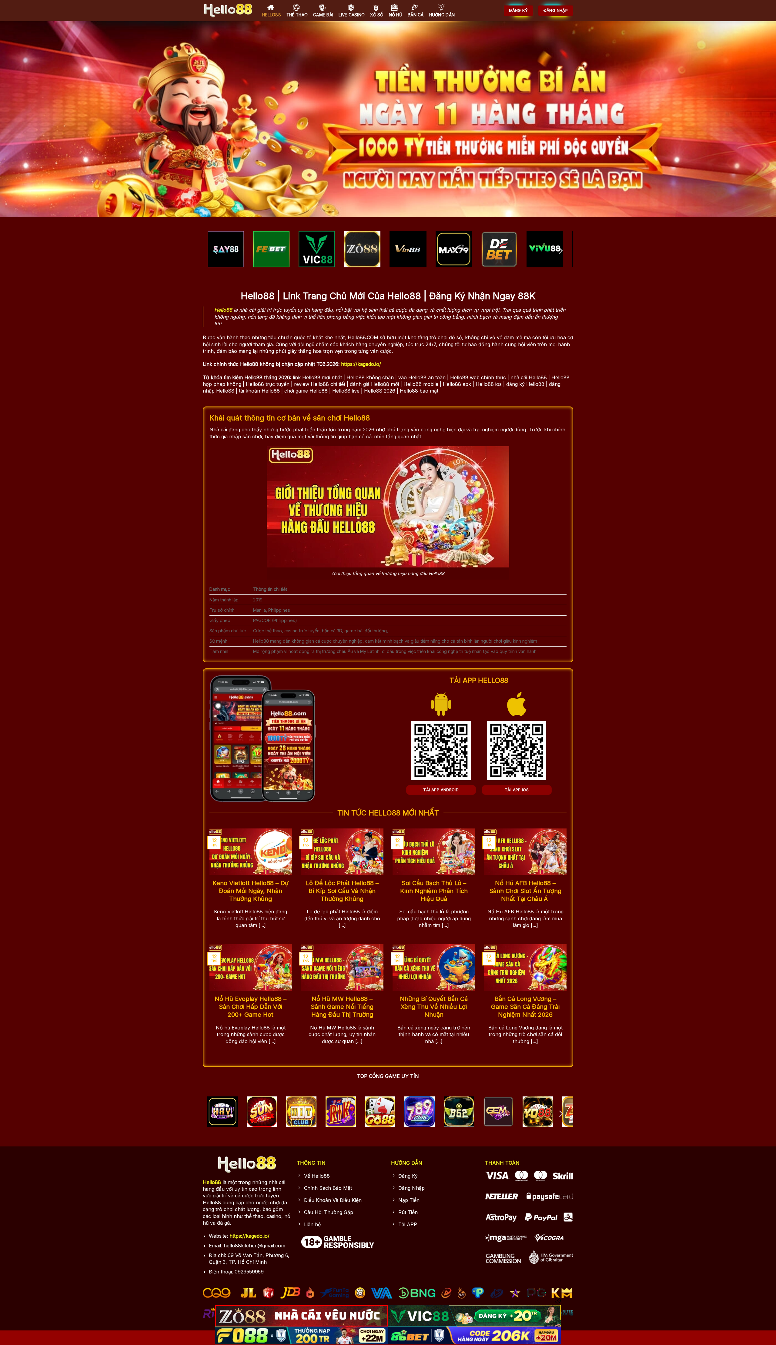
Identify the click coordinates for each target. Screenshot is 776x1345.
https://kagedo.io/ (361, 364)
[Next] (560, 250)
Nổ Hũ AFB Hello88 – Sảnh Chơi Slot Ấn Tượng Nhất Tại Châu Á (525, 890)
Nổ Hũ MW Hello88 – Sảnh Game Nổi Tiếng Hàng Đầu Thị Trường (342, 1006)
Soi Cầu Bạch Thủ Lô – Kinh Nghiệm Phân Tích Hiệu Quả (434, 890)
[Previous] (215, 250)
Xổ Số (376, 14)
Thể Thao (297, 14)
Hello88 (271, 14)
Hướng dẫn (442, 14)
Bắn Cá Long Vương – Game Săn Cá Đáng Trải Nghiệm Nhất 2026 (525, 1006)
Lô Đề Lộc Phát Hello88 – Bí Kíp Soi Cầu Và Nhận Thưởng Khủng (342, 890)
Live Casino (352, 14)
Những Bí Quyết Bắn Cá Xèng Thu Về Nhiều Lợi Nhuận (434, 1006)
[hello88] (228, 10)
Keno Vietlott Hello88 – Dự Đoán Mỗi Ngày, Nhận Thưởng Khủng (250, 890)
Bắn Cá (416, 14)
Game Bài (323, 14)
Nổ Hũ (395, 14)
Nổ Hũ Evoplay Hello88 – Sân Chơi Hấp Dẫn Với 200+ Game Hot (250, 1006)
